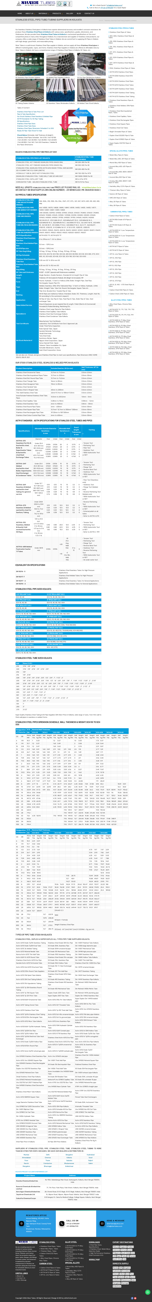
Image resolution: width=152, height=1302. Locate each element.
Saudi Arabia (125, 1253)
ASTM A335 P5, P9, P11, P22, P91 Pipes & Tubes (120, 315)
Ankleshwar (69, 1166)
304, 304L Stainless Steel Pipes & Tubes (121, 36)
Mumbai (26, 1155)
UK (128, 1256)
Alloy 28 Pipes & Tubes (117, 205)
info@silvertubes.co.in (114, 5)
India (124, 1259)
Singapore (123, 1247)
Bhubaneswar (69, 1163)
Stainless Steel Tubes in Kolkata (53, 34)
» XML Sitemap (21, 1280)
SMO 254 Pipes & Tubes (118, 198)
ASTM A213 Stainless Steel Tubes (121, 85)
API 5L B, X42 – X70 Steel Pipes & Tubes (121, 285)
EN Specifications (23, 121)
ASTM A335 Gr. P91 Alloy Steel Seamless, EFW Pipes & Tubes (119, 353)
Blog (79, 13)
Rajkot (90, 1160)
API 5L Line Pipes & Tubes (118, 254)
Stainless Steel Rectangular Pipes (121, 120)
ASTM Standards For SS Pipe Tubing (30, 119)
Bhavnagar (48, 1166)
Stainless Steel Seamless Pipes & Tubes (120, 101)
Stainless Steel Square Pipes (119, 124)
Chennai (48, 1158)
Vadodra (69, 1160)
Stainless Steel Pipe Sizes (26, 124)
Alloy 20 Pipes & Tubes (117, 202)
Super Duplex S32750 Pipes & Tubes (119, 144)
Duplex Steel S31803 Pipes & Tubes (122, 139)
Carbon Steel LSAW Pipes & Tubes (121, 294)
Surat (91, 1158)
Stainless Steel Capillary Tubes (120, 116)
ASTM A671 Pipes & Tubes (118, 246)
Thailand (130, 1247)
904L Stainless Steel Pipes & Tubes (122, 68)
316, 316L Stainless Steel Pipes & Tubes (120, 47)
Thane (47, 1160)
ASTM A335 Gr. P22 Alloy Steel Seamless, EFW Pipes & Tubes (120, 348)
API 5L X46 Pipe (115, 262)
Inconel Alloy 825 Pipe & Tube (120, 177)
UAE (114, 1256)
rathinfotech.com (70, 1298)
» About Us (20, 1276)
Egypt (119, 1256)
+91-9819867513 (72, 1226)
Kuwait (129, 1250)
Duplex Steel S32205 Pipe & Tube (121, 135)
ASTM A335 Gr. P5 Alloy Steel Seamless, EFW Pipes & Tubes (119, 326)
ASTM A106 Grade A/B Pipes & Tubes (119, 220)
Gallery (69, 13)
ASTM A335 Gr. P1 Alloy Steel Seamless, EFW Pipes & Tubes (119, 321)
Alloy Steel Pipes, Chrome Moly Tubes (120, 305)
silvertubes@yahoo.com (115, 1224)
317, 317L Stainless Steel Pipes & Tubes (120, 53)
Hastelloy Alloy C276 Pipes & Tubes (122, 186)
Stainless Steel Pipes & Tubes (120, 32)
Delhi (48, 1155)
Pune (26, 1160)
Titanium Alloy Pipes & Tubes (119, 190)
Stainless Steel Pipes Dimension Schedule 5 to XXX (35, 128)
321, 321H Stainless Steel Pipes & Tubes (120, 58)
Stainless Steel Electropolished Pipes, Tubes (120, 112)
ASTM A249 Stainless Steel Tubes (121, 89)
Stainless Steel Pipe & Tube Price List (30, 112)
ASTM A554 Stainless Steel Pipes (121, 81)
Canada (132, 1256)
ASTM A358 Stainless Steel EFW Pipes (120, 76)
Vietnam (124, 1250)
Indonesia (116, 1250)
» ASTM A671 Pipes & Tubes (49, 1270)
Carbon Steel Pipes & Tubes (119, 216)
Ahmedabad (26, 1158)
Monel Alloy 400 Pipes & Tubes (120, 163)
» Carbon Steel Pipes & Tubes (49, 1268)
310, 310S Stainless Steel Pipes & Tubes (120, 42)
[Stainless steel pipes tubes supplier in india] (36, 6)
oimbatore (116, 1280)
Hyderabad (91, 1155)
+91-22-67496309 (106, 8)
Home (19, 13)
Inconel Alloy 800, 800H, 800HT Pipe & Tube (120, 172)
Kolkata (69, 1158)
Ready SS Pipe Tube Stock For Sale (29, 131)
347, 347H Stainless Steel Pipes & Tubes (121, 63)
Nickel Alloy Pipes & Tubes (118, 155)
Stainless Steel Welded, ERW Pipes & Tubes (121, 106)
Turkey (124, 1256)
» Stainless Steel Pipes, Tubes (50, 1246)
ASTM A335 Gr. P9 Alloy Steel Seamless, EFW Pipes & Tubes (119, 331)
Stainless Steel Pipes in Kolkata (38, 32)
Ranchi (26, 1163)
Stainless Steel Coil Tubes (118, 128)
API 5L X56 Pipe (115, 269)
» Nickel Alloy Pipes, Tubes (48, 1249)
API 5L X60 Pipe (115, 273)
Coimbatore (48, 1163)
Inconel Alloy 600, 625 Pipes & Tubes (119, 167)
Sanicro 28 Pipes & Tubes (118, 194)
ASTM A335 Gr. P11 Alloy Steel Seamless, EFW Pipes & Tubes (119, 337)
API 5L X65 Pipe (115, 277)
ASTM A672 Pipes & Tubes (119, 250)
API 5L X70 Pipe (115, 281)
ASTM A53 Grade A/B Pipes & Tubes (119, 225)
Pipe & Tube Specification (26, 114)
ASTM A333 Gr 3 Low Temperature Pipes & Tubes (121, 236)
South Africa (117, 1259)
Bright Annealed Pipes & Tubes (120, 132)
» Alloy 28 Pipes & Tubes (74, 1279)
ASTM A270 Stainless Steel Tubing (121, 96)
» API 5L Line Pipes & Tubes (49, 1275)
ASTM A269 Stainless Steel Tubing (121, 93)
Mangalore (26, 1166)
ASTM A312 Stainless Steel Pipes (121, 72)
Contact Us (89, 13)
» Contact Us (20, 1278)
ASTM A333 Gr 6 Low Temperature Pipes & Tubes (121, 242)
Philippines (117, 1253)
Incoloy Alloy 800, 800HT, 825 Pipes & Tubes (119, 181)
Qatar (133, 1253)
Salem (91, 1163)
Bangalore (69, 1155)
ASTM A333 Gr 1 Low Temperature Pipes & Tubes (121, 231)
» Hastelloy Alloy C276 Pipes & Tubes (73, 1272)
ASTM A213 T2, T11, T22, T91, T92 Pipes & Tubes (121, 310)
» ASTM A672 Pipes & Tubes (49, 1272)
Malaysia (116, 1247)
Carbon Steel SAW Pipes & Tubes (121, 290)
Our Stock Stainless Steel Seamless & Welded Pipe (35, 116)
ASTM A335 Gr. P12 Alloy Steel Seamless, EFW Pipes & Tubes (119, 342)
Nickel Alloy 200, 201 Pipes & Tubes (122, 159)
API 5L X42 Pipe (115, 258)
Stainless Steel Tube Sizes (26, 126)
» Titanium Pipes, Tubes (47, 1251)
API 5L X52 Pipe (115, 265)
